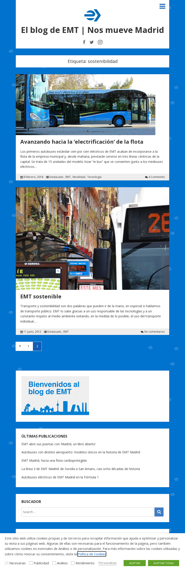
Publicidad (41, 563)
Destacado (56, 177)
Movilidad (79, 177)
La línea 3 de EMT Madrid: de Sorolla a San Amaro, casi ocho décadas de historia (80, 469)
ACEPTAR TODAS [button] (163, 563)
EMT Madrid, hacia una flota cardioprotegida (54, 460)
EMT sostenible (40, 296)
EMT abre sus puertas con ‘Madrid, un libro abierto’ (58, 444)
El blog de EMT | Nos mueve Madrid (92, 29)
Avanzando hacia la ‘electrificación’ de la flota (81, 141)
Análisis (62, 563)
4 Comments (156, 177)
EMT (68, 177)
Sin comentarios (154, 331)
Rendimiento (85, 563)
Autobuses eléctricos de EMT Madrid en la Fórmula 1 (60, 477)
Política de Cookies (92, 554)
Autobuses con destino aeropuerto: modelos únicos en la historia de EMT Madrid (80, 452)
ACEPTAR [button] (134, 563)
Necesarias (17, 563)
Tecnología (94, 177)
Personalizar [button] (107, 562)
